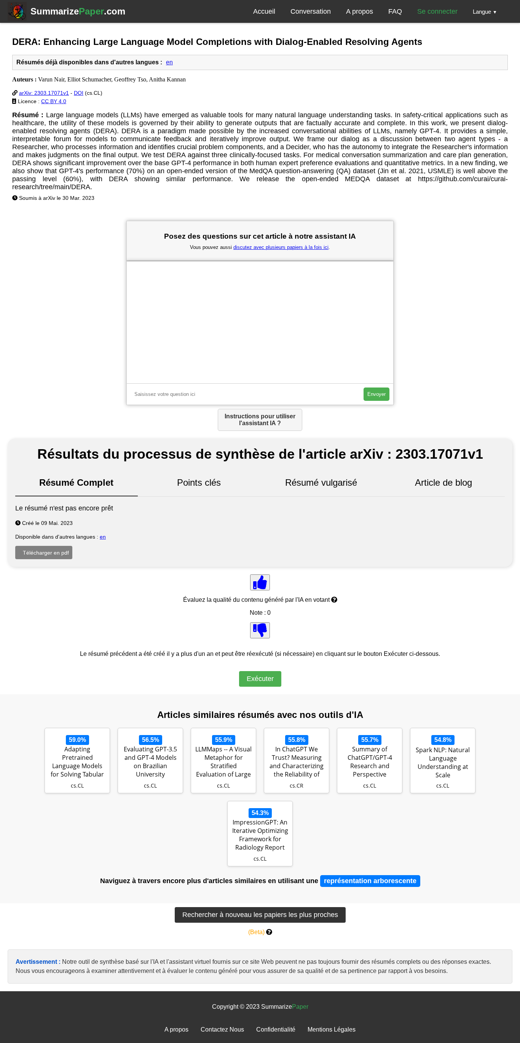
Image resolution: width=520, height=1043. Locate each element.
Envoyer (376, 394)
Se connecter (437, 11)
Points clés (199, 482)
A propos (359, 11)
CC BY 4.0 (53, 101)
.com (77, 11)
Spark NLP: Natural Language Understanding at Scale (443, 762)
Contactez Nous (222, 1029)
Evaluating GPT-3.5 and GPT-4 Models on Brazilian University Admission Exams (150, 762)
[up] (260, 582)
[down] (260, 630)
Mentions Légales (332, 1029)
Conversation (310, 11)
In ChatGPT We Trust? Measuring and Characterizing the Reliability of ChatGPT (297, 762)
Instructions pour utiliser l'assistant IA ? (260, 419)
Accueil (264, 11)
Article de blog (443, 482)
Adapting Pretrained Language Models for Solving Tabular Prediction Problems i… (77, 762)
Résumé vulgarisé (321, 482)
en (169, 62)
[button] (485, 11)
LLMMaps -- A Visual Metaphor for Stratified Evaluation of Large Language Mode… (223, 762)
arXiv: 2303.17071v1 (44, 93)
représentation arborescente (370, 881)
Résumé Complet (76, 482)
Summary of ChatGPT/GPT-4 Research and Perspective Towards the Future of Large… (369, 762)
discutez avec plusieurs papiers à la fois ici (281, 247)
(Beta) (256, 932)
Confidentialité (275, 1029)
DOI (78, 93)
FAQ (395, 11)
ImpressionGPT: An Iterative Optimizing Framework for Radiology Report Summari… (260, 835)
